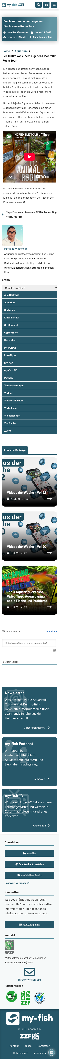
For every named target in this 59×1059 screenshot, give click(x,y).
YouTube (17, 216)
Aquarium (21, 51)
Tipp (54, 212)
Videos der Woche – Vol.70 (26, 546)
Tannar (47, 212)
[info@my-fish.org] (29, 971)
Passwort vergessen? (17, 882)
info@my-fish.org (29, 979)
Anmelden (51, 631)
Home (6, 51)
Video (9, 216)
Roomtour (30, 212)
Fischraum (17, 212)
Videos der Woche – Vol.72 (26, 492)
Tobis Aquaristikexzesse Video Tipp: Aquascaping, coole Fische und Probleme (27, 596)
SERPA (39, 212)
